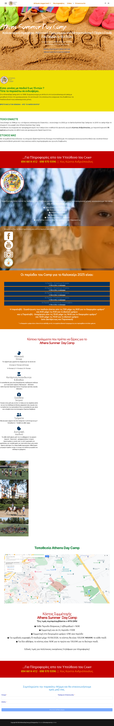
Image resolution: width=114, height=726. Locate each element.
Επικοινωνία (80, 3)
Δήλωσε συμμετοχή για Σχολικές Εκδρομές (57, 52)
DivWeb (55, 722)
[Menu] (6, 3)
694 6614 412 (29, 161)
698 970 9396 (48, 161)
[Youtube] (108, 3)
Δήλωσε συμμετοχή (41, 3)
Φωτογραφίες (59, 3)
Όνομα (4, 695)
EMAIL (4, 702)
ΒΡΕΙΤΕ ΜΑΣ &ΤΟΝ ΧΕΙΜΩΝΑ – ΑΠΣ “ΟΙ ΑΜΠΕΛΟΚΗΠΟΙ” (20, 104)
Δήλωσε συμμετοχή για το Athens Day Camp (57, 49)
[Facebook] (105, 3)
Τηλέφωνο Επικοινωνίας (66, 695)
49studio (40, 722)
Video (69, 3)
